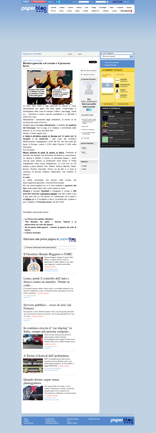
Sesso (61, 11)
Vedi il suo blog (89, 107)
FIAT (83, 152)
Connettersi (117, 2)
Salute (77, 11)
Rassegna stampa (72, 419)
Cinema (70, 7)
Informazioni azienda (51, 423)
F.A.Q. (69, 421)
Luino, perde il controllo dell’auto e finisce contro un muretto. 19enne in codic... (47, 281)
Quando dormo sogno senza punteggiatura (41, 381)
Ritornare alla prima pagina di (41, 239)
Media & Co (95, 11)
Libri (86, 7)
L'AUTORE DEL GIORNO (106, 75)
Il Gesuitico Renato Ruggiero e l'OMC (48, 254)
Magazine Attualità (32, 54)
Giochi (70, 54)
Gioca (122, 120)
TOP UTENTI (120, 74)
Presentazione (49, 419)
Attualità (84, 166)
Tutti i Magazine (125, 11)
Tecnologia (102, 7)
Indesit (84, 147)
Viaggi (94, 7)
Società (84, 169)
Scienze (85, 11)
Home (26, 1)
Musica (79, 7)
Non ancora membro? (112, 62)
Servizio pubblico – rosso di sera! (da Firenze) (47, 306)
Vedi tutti (86, 138)
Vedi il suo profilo (89, 104)
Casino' (117, 112)
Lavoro (114, 11)
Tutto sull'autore (108, 104)
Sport (112, 7)
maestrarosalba (125, 84)
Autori (80, 54)
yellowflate (123, 79)
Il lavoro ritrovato (33, 233)
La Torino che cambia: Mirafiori (39, 219)
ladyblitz (122, 90)
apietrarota (123, 95)
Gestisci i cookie (72, 423)
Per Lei (53, 11)
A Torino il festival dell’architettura (46, 355)
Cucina (69, 11)
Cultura (62, 7)
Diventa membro (123, 104)
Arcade (106, 112)
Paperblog (34, 9)
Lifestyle (106, 11)
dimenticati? (126, 1)
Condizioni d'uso (50, 421)
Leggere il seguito (50, 266)
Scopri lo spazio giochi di (112, 145)
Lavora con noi (28, 423)
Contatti (26, 421)
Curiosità (120, 7)
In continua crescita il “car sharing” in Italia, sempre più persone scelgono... (48, 329)
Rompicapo (128, 112)
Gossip (129, 7)
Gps (42, 68)
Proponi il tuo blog (110, 65)
